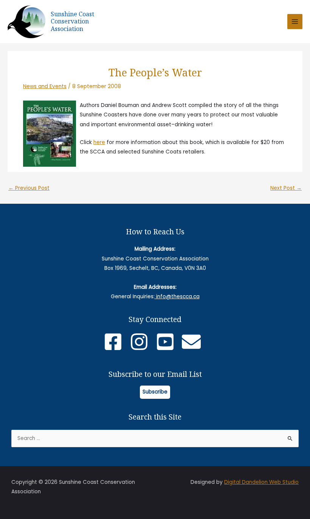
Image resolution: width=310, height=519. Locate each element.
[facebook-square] (116, 341)
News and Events (45, 86)
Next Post (286, 188)
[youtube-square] (168, 341)
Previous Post (29, 188)
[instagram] (142, 341)
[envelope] (194, 341)
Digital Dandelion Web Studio (261, 482)
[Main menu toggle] (295, 21)
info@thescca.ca (177, 296)
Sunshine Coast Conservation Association (72, 21)
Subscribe (155, 391)
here (99, 142)
